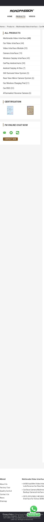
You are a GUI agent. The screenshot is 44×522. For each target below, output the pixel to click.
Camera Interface (10, 53)
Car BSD (6, 88)
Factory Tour (5, 488)
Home (9, 16)
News (2, 498)
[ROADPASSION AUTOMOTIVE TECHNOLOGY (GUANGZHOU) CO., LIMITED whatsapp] (13, 132)
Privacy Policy (8, 514)
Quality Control (6, 491)
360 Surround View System (14, 73)
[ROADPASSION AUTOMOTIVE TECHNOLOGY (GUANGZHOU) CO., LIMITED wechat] (19, 132)
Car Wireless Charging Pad (14, 83)
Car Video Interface (11, 43)
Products (20, 16)
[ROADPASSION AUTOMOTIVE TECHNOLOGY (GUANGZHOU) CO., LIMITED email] (6, 132)
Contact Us (4, 494)
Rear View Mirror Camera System (17, 78)
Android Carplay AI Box (12, 68)
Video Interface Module (13, 48)
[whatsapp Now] (33, 511)
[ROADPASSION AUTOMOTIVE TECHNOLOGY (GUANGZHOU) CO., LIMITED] (22, 10)
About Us (3, 484)
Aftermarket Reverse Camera (15, 93)
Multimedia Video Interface (27, 27)
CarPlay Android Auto (12, 63)
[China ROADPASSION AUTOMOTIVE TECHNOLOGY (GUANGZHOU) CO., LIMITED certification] (10, 110)
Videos (32, 16)
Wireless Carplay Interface (14, 58)
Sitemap (3, 501)
